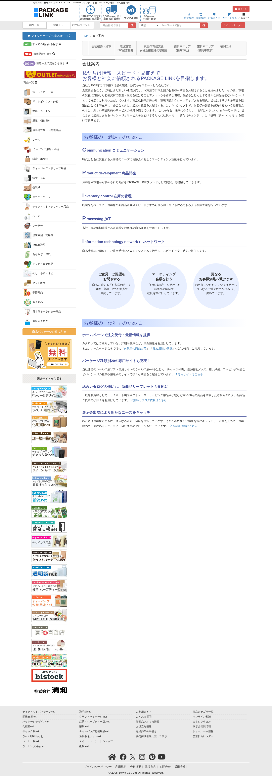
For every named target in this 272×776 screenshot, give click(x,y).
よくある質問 (144, 716)
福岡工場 (225, 46)
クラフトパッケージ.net (93, 716)
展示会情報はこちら (184, 426)
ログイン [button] (242, 9)
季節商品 (37, 292)
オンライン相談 (202, 716)
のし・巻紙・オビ (42, 273)
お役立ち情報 (144, 726)
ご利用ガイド (144, 711)
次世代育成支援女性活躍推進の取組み (154, 48)
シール (36, 139)
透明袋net (85, 711)
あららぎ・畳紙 (41, 254)
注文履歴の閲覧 (162, 348)
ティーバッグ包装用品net (94, 731)
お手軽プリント (81, 25)
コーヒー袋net (31, 741)
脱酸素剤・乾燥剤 (42, 235)
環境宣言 (150, 766)
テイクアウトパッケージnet (39, 711)
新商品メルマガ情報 (147, 721)
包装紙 (36, 187)
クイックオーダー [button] (233, 25)
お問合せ (165, 766)
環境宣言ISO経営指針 (125, 48)
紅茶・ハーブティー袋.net (94, 721)
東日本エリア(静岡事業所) (205, 48)
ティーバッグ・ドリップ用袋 (49, 168)
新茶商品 (37, 302)
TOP (85, 35)
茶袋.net (84, 726)
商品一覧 (34, 25)
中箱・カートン (41, 111)
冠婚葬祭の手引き (146, 731)
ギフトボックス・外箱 (45, 101)
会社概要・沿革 (101, 46)
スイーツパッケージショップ (96, 741)
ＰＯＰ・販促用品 (42, 264)
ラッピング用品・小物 (45, 149)
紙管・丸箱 (38, 178)
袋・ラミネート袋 (42, 92)
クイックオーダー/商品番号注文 (50, 35)
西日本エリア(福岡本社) (182, 48)
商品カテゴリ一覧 (203, 711)
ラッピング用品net (33, 746)
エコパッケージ (41, 197)
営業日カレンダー (203, 736)
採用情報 (179, 766)
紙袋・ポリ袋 (40, 159)
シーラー (37, 225)
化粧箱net (28, 726)
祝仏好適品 (38, 244)
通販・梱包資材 (41, 120)
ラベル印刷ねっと (33, 736)
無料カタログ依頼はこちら (150, 400)
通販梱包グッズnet (90, 736)
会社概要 (135, 766)
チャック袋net (31, 731)
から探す (42, 44)
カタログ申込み (202, 721)
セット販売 (38, 283)
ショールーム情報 (203, 731)
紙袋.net (84, 746)
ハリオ (36, 216)
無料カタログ (40, 321)
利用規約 (120, 766)
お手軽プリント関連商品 (46, 130)
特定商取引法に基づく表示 (151, 736)
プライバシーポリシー (98, 766)
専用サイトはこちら (190, 374)
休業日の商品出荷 (135, 348)
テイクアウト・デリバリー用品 (50, 206)
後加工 (57, 25)
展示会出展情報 (202, 726)
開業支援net (29, 716)
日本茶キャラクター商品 (46, 311)
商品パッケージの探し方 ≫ (49, 331)
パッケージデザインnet (36, 721)
